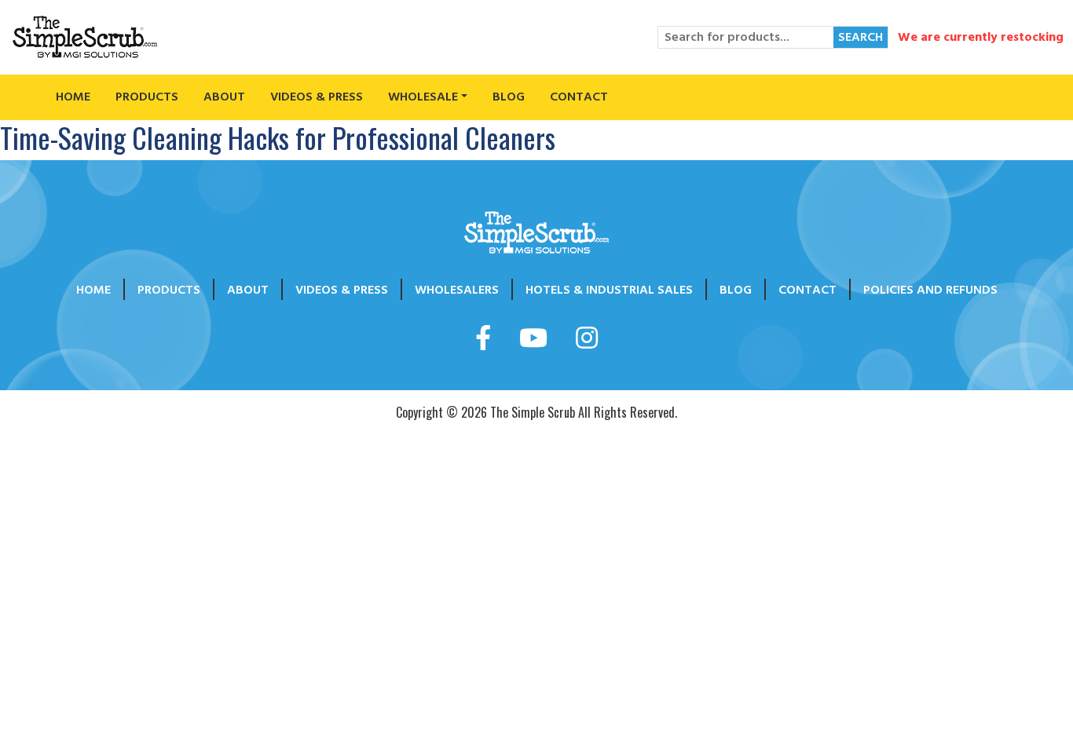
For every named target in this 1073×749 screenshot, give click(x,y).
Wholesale (423, 96)
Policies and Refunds (930, 290)
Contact (579, 96)
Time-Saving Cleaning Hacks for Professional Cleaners (277, 137)
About (224, 96)
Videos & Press (316, 96)
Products (146, 96)
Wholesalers (457, 290)
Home (73, 96)
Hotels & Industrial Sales (609, 290)
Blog (509, 96)
